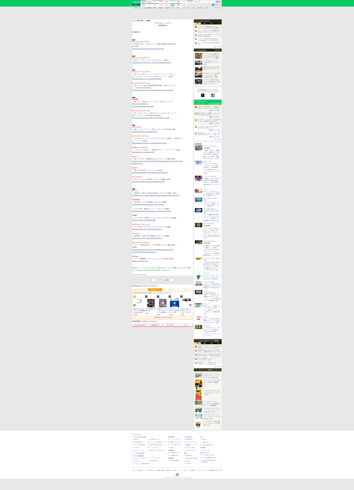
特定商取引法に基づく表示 (215, 470)
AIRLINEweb (189, 439)
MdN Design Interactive (192, 458)
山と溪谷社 (171, 450)
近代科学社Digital (174, 460)
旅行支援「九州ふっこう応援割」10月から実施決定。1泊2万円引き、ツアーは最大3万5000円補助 (209, 356)
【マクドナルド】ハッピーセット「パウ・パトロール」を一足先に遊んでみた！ (211, 410)
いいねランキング (214, 103)
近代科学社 (171, 458)
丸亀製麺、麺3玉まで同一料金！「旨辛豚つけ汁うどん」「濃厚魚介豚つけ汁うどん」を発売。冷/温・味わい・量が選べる (208, 352)
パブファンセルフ (206, 450)
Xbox (170, 289)
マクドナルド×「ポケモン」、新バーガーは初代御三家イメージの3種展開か (211, 403)
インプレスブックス (155, 457)
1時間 (197, 23)
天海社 (204, 439)
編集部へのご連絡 (171, 470)
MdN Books (189, 455)
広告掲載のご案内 (160, 470)
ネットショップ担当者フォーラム (158, 442)
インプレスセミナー (155, 447)
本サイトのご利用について (138, 470)
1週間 (211, 23)
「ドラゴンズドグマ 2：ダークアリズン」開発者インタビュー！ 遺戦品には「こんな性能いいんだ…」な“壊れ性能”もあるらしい (211, 205)
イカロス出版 (187, 437)
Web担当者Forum (138, 442)
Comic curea (205, 442)
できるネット (137, 461)
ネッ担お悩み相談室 (139, 453)
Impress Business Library (156, 444)
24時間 (204, 23)
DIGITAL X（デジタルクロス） (157, 450)
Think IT (136, 439)
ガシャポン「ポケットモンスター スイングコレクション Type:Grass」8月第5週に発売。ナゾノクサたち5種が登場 (211, 278)
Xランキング (202, 101)
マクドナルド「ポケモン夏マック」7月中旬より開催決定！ (211, 382)
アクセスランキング (204, 21)
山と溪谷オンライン (175, 452)
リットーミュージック (175, 439)
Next (190, 305)
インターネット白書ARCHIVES (142, 463)
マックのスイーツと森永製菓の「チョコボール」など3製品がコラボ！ (211, 423)
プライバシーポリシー (183, 470)
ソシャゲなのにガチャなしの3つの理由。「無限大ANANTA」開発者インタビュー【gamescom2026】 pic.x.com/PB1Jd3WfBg (208, 128)
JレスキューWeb (190, 447)
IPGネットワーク (205, 452)
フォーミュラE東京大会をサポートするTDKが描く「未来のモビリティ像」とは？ (211, 81)
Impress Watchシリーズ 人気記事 (208, 341)
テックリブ (187, 461)
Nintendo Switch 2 (140, 289)
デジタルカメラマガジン (140, 458)
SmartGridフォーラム (155, 439)
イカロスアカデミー (191, 450)
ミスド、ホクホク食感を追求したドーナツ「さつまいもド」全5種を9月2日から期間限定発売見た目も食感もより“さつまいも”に (209, 28)
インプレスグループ (202, 470)
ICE (201, 437)
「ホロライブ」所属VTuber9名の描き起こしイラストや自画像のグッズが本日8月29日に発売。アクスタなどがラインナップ (209, 40)
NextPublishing (153, 460)
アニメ (186, 289)
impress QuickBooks (207, 444)
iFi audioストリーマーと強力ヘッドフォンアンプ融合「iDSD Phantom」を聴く (211, 75)
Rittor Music (171, 437)
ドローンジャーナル (139, 450)
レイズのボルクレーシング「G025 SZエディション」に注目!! (211, 62)
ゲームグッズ (170, 325)
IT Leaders (136, 447)
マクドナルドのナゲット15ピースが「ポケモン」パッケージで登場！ (211, 392)
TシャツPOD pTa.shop (208, 455)
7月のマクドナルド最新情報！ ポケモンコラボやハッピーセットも (210, 370)
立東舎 (171, 447)
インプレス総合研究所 (139, 444)
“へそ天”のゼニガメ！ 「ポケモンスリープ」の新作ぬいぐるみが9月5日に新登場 (211, 329)
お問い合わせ (150, 470)
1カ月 (218, 23)
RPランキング (200, 103)
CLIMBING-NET (174, 455)
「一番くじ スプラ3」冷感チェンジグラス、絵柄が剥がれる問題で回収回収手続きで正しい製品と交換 (208, 36)
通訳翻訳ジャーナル (191, 444)
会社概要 (192, 470)
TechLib (188, 463)
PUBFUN (203, 447)
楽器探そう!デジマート (175, 442)
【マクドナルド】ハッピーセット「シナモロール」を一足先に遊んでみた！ (211, 416)
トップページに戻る (162, 280)
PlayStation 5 (155, 289)
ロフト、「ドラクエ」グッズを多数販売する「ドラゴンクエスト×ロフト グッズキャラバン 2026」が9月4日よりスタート (208, 32)
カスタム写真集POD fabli (209, 457)
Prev (134, 305)
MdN (185, 453)
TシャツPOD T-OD (175, 444)
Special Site (202, 50)
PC (173, 8)
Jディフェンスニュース (192, 442)
